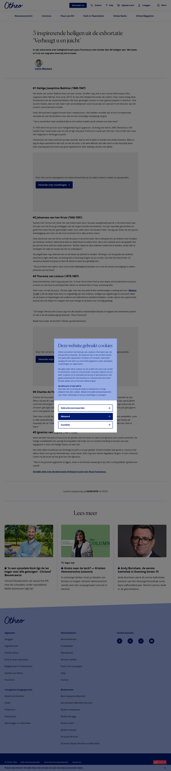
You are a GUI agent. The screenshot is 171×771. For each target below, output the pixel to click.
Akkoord (65, 416)
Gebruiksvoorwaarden (73, 408)
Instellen (65, 424)
